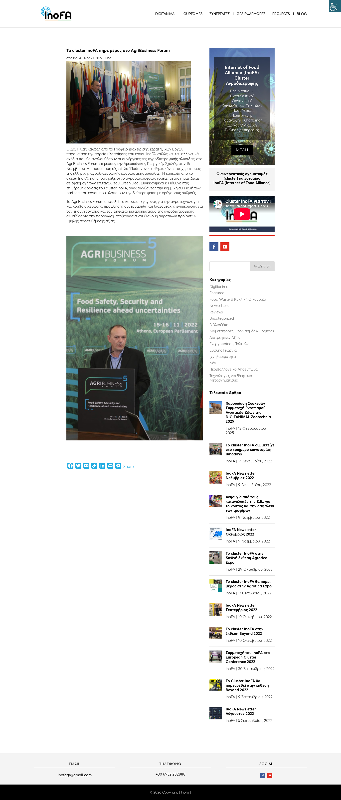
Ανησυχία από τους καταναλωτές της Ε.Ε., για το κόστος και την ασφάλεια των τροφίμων (250, 504)
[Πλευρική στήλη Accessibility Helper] (335, 6)
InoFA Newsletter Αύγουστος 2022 (241, 711)
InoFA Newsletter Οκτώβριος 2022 (241, 531)
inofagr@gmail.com (75, 775)
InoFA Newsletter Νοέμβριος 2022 (241, 475)
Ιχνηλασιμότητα (222, 356)
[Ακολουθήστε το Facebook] (213, 246)
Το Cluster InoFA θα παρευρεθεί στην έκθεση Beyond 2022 (247, 685)
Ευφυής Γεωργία (223, 350)
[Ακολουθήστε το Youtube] (224, 246)
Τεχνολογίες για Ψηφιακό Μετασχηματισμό (230, 378)
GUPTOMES (192, 14)
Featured (216, 292)
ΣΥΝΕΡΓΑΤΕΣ (219, 14)
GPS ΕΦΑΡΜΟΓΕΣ (251, 14)
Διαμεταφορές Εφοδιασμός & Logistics (241, 331)
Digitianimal (219, 286)
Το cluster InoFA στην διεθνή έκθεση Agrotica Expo (246, 558)
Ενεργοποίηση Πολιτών (229, 343)
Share (128, 466)
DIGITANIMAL (165, 14)
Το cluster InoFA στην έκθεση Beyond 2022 (244, 631)
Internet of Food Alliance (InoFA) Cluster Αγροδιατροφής (242, 75)
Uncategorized (221, 318)
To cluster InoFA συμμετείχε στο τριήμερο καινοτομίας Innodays (250, 449)
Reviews (216, 312)
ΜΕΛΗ (242, 149)
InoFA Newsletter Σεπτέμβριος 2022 (241, 607)
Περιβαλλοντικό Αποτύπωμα (233, 369)
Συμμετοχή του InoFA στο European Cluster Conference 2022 (248, 657)
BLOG (302, 14)
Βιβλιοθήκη (218, 324)
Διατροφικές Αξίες (224, 337)
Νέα (108, 58)
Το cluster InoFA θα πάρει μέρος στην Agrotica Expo (249, 583)
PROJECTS (281, 14)
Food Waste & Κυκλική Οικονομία (237, 299)
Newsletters (218, 305)
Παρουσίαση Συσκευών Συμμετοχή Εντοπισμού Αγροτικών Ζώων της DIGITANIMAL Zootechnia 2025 (248, 412)
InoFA (77, 58)
